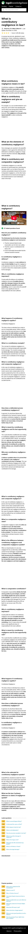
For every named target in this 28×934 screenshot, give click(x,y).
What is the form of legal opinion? (14, 910)
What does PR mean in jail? (13, 907)
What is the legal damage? (12, 849)
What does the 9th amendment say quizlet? (15, 843)
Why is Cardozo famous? (12, 893)
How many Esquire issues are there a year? (15, 897)
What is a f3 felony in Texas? (13, 846)
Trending (4, 6)
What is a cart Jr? (10, 890)
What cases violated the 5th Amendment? (13, 887)
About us (9, 931)
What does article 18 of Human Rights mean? (15, 904)
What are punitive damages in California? (13, 836)
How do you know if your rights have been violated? (15, 917)
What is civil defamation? (12, 830)
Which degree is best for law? (13, 827)
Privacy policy (17, 931)
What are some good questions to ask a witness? (16, 914)
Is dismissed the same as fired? (14, 824)
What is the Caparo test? (12, 839)
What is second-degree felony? (14, 821)
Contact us (18, 6)
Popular (11, 6)
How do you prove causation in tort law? (16, 833)
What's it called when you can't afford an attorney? (16, 900)
